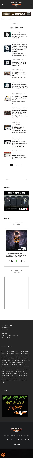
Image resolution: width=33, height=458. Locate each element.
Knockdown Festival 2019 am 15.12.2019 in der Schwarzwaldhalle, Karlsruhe (19, 128)
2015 (13, 351)
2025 (3, 355)
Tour (26, 380)
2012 (3, 351)
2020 (8, 353)
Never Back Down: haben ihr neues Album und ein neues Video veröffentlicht (20, 36)
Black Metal (26, 355)
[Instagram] (11, 440)
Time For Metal (18, 380)
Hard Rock (14, 364)
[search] (27, 179)
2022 (17, 353)
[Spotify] (18, 440)
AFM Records (16, 355)
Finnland (13, 362)
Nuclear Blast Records (9, 373)
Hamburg (20, 362)
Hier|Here (15, 335)
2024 (27, 353)
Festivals (18, 122)
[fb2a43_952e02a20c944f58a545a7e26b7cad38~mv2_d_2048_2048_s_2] (7, 127)
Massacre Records (8, 366)
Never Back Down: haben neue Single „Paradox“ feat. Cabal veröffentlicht (19, 63)
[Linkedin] (14, 440)
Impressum (19, 435)
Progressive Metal (8, 375)
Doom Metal (26, 360)
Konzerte (18, 108)
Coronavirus (24, 358)
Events (13, 108)
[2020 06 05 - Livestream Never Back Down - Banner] (7, 112)
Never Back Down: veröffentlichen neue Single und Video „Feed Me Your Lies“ (20, 97)
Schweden (11, 377)
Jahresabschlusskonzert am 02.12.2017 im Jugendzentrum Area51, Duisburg (19, 157)
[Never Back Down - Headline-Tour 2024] (7, 73)
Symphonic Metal (21, 377)
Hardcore (5, 364)
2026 (8, 355)
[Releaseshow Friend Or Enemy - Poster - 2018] (7, 142)
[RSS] (21, 440)
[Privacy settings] (3, 455)
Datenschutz (26, 435)
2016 (17, 351)
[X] (7, 440)
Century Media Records (10, 358)
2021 (13, 353)
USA (3, 382)
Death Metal (6, 360)
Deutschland (16, 360)
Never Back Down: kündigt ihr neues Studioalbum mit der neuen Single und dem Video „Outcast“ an (20, 87)
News (13, 32)
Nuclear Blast (19, 371)
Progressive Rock (22, 375)
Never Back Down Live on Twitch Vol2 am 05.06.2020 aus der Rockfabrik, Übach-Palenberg (19, 112)
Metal (4, 369)
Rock (4, 377)
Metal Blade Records (14, 369)
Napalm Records (7, 371)
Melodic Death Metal (22, 366)
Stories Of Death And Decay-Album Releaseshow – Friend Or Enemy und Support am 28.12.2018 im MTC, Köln (19, 144)
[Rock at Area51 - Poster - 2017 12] (7, 154)
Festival (5, 362)
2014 (8, 351)
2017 (22, 351)
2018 (27, 351)
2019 (3, 353)
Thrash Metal (6, 380)
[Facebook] (4, 440)
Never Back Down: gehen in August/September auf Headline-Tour (20, 73)
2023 (22, 353)
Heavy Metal (23, 364)
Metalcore (26, 369)
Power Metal (23, 373)
